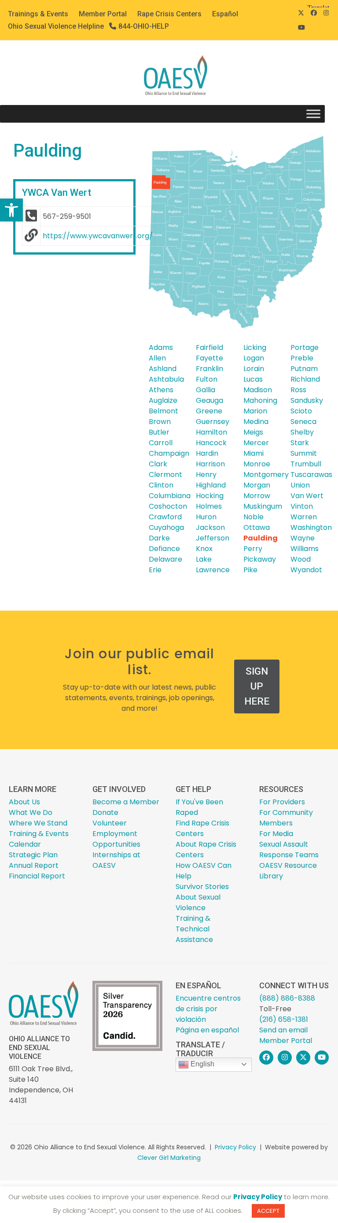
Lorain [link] (253, 369)
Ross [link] (298, 390)
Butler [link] (159, 432)
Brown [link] (160, 421)
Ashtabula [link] (166, 379)
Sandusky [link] (306, 400)
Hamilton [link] (211, 432)
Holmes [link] (209, 506)
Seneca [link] (303, 421)
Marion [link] (255, 411)
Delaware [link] (165, 559)
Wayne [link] (302, 538)
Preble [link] (301, 358)
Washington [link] (311, 527)
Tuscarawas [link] (311, 474)
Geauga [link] (209, 400)
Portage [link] (304, 347)
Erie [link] (155, 570)
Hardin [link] (207, 453)
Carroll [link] (161, 443)
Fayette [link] (209, 358)
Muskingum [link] (262, 506)
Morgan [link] (256, 485)
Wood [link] (300, 559)
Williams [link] (304, 549)
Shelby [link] (302, 432)
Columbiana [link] (170, 496)
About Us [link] (24, 802)
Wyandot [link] (306, 570)
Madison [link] (257, 390)
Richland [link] (305, 379)
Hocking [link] (210, 496)
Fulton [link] (206, 379)
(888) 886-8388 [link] (287, 998)
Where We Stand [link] (38, 823)
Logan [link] (253, 358)
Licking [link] (254, 347)
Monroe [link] (256, 464)
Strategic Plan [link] (33, 855)
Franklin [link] (209, 369)
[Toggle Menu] (313, 114)
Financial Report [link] (37, 876)
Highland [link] (211, 485)
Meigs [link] (253, 432)
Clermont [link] (165, 474)
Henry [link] (206, 474)
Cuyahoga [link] (166, 527)
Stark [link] (299, 443)
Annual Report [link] (34, 865)
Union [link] (300, 485)
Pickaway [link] (259, 559)
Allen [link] (157, 358)
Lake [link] (204, 559)
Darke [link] (159, 538)
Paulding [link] (260, 538)
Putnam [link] (304, 369)
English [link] (201, 1064)
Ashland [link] (162, 369)
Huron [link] (206, 517)
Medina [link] (255, 421)
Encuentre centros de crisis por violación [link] (208, 1008)
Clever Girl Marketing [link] (169, 1157)
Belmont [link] (163, 411)
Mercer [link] (256, 443)
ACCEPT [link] (268, 1211)
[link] (11, 210)
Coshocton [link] (168, 506)
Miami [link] (253, 453)
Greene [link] (209, 411)
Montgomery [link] (266, 474)
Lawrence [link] (213, 570)
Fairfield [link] (209, 347)
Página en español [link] (207, 1030)
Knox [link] (204, 549)
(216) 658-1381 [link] (283, 1019)
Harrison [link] (210, 464)
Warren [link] (303, 517)
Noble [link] (253, 517)
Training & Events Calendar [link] (39, 839)
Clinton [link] (161, 485)
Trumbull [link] (305, 464)
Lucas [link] (253, 379)
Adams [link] (161, 347)
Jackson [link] (210, 527)
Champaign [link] (169, 453)
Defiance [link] (164, 549)
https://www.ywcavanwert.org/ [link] (98, 236)
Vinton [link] (301, 506)
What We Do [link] (30, 812)
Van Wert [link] (306, 496)
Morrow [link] (256, 496)
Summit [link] (303, 453)
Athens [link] (161, 390)
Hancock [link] (211, 443)
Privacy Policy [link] (235, 1147)
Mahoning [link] (260, 400)
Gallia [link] (205, 390)
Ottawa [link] (256, 527)
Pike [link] (250, 570)
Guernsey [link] (212, 421)
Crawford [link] (165, 517)
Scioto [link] (301, 411)
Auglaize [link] (163, 400)
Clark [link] (158, 464)
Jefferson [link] (212, 538)
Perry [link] (252, 549)
